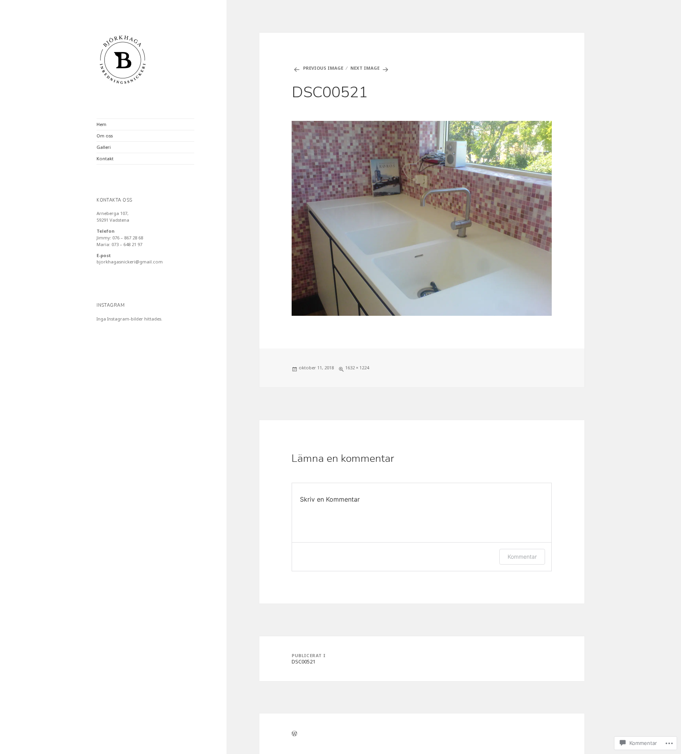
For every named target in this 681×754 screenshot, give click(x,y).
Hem (101, 124)
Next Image (365, 68)
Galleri (104, 147)
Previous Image (323, 68)
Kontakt (105, 158)
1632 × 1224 (357, 368)
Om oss (105, 136)
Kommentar (522, 556)
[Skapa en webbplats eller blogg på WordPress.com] (294, 734)
